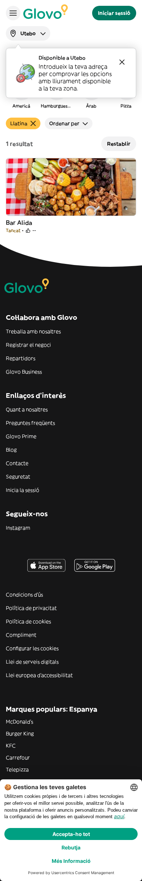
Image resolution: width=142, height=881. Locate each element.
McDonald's (19, 721)
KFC (11, 745)
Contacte (17, 463)
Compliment (21, 635)
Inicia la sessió (22, 490)
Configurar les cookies (32, 648)
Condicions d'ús (24, 594)
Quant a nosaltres (27, 409)
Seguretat (18, 476)
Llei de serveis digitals (32, 661)
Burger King (20, 733)
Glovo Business (24, 371)
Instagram (18, 528)
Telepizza (17, 769)
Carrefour (18, 757)
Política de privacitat (31, 608)
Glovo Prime (21, 436)
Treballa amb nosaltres (33, 331)
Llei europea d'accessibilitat (39, 675)
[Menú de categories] (13, 13)
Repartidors (20, 358)
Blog (11, 449)
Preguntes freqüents (30, 423)
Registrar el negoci (28, 345)
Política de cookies (28, 621)
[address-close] (122, 62)
